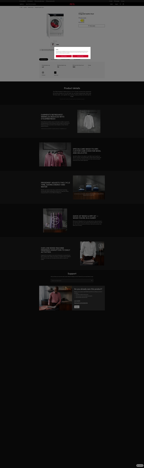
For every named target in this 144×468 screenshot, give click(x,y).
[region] (72, 53)
